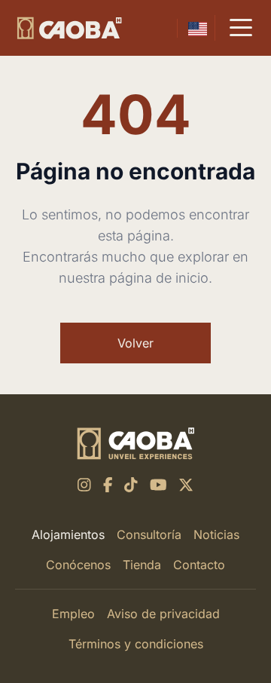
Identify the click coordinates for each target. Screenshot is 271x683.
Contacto (199, 564)
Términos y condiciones (136, 643)
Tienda (142, 564)
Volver (135, 343)
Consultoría (149, 534)
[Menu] (241, 28)
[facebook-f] (108, 484)
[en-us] (197, 28)
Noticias (216, 534)
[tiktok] (131, 484)
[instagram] (84, 484)
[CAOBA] (69, 28)
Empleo (73, 613)
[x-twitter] (185, 484)
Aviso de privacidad (163, 613)
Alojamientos (68, 534)
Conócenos (78, 564)
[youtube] (158, 484)
